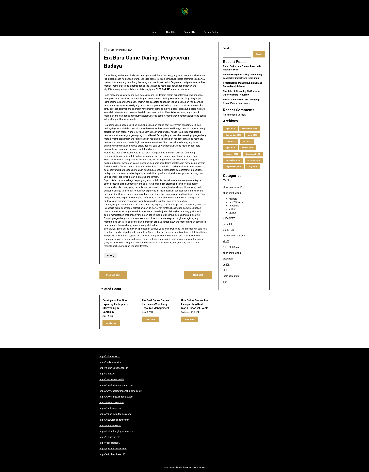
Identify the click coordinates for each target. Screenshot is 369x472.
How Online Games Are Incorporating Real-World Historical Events (194, 304)
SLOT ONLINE (163, 89)
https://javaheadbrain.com (113, 448)
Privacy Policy (211, 32)
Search (226, 48)
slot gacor (228, 258)
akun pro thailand (232, 193)
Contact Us (189, 32)
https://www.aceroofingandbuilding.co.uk (120, 391)
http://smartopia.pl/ (109, 437)
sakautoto (228, 224)
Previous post (113, 275)
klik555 (232, 209)
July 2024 (252, 167)
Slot (225, 281)
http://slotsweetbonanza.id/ (113, 368)
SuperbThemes (198, 467)
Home (154, 32)
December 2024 (252, 154)
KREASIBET (229, 218)
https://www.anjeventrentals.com (116, 396)
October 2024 (253, 160)
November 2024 (233, 160)
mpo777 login (236, 202)
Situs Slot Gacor (231, 247)
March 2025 (247, 148)
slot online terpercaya (234, 235)
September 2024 (233, 167)
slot (225, 270)
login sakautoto (231, 276)
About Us (170, 32)
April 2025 (230, 148)
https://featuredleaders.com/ (114, 419)
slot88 (226, 241)
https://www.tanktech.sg (111, 402)
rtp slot (232, 212)
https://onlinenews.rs (110, 408)
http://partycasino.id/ (110, 362)
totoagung (234, 205)
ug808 (226, 264)
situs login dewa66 (232, 187)
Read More (111, 323)
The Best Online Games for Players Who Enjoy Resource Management (155, 304)
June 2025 (231, 141)
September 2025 (233, 135)
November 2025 (249, 129)
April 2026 (230, 129)
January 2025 (232, 154)
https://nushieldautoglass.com (115, 414)
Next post (198, 275)
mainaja (233, 198)
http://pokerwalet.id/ (109, 356)
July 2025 (252, 135)
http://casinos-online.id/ (111, 379)
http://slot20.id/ (107, 373)
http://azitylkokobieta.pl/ (112, 454)
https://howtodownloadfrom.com (116, 385)
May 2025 (247, 141)
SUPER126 (228, 230)
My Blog (110, 255)
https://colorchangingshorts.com (116, 431)
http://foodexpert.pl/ (109, 442)
